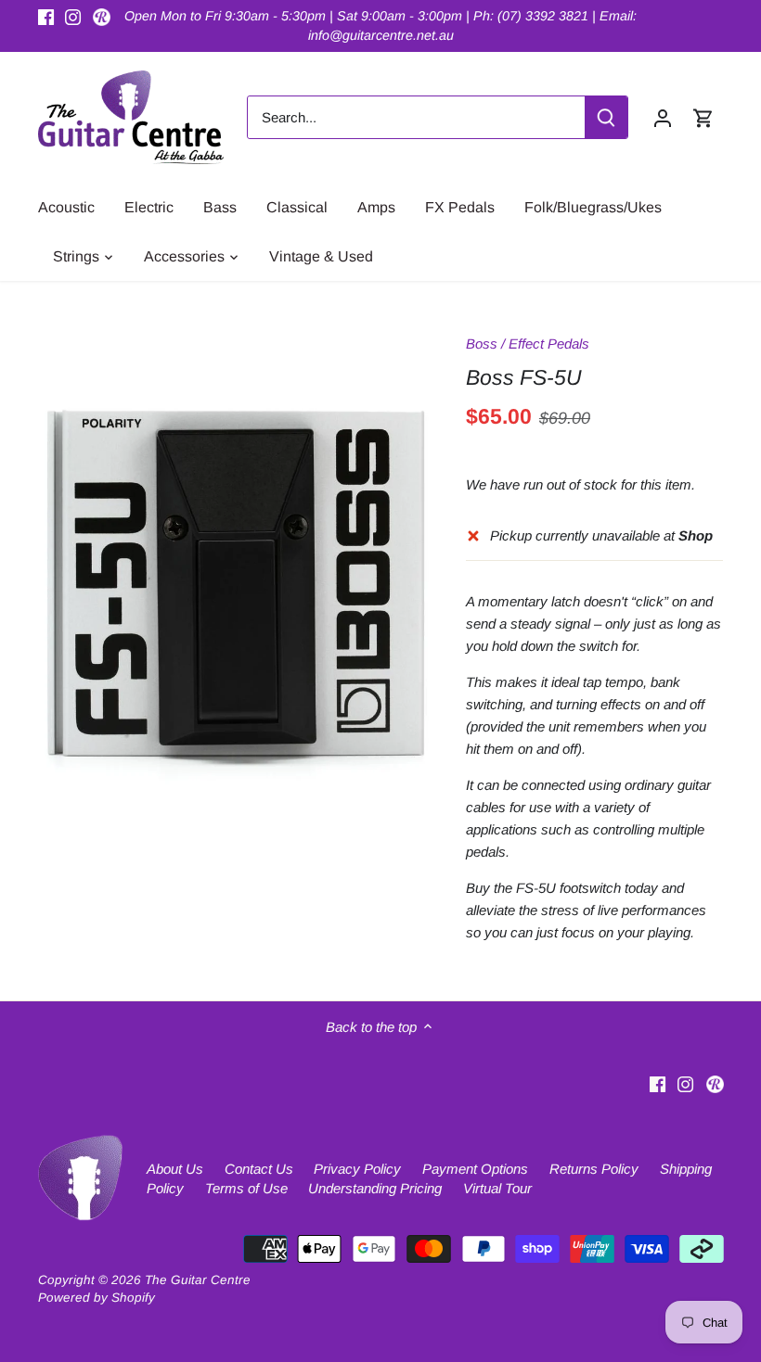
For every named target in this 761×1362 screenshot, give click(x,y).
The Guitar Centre (198, 1280)
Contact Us (259, 1169)
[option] (235, 592)
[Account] (662, 117)
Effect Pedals (549, 343)
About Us (175, 1169)
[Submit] (606, 117)
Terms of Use (246, 1188)
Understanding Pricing (375, 1188)
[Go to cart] (703, 117)
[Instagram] (73, 16)
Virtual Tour (497, 1188)
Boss (481, 343)
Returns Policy (593, 1169)
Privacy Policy (357, 1169)
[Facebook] (46, 16)
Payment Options (475, 1169)
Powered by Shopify (96, 1298)
